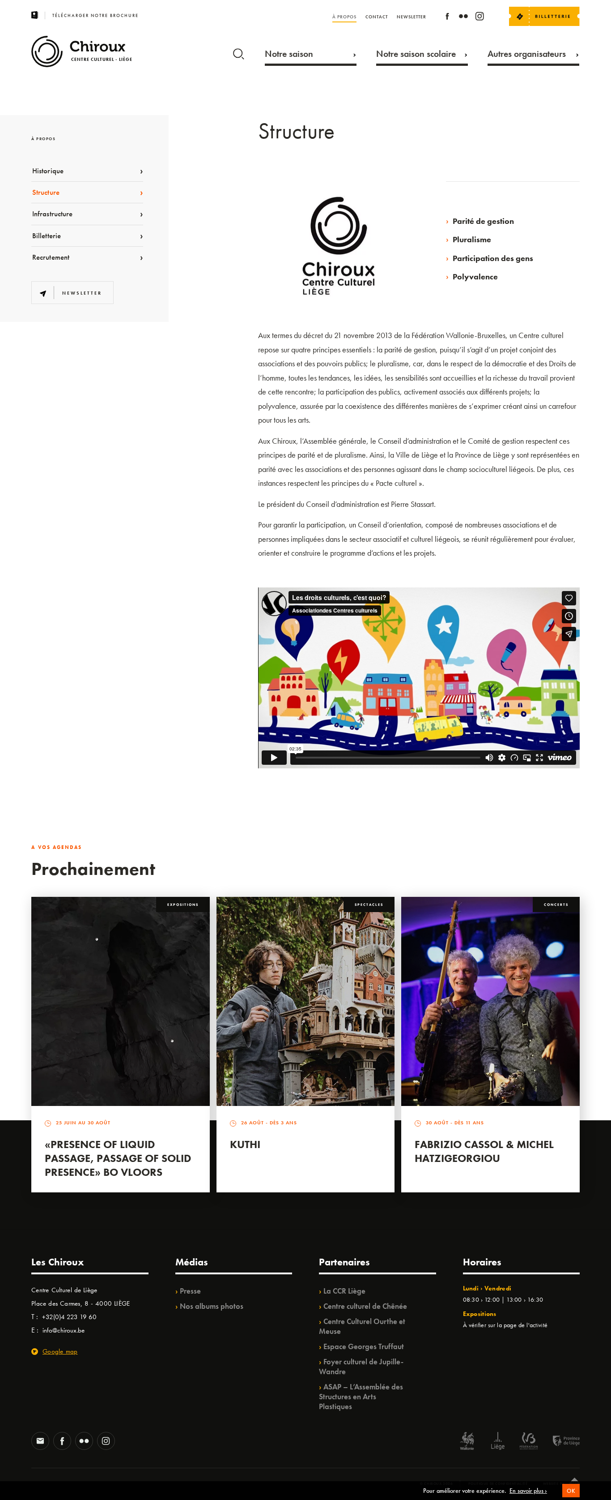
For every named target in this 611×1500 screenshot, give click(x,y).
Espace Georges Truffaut (363, 1346)
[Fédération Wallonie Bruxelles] (528, 1442)
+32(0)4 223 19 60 (69, 1316)
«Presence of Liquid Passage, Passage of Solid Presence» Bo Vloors (118, 1158)
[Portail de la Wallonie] (467, 1442)
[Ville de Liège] (497, 1442)
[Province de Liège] (559, 1442)
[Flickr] (463, 17)
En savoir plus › (528, 1490)
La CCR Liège (344, 1291)
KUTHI (245, 1144)
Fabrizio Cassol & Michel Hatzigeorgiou (484, 1151)
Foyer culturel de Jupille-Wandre (361, 1366)
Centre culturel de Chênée (365, 1306)
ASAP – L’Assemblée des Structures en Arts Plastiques (361, 1396)
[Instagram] (479, 17)
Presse (190, 1291)
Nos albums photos (211, 1306)
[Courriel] (40, 1442)
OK (571, 1491)
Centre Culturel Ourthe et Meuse (362, 1326)
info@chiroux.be (63, 1330)
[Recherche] (238, 52)
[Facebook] (447, 17)
